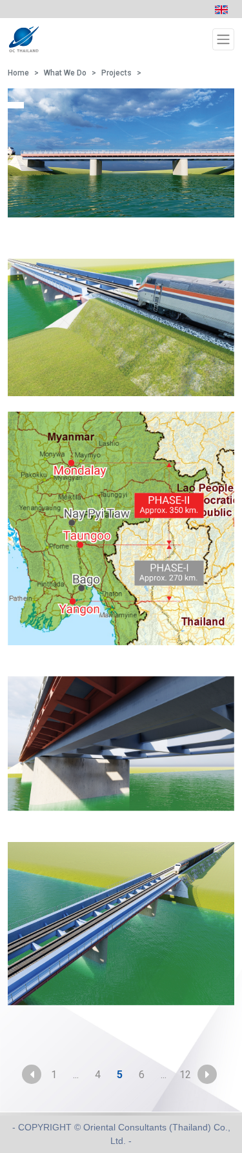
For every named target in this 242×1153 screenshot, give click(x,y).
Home (18, 72)
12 (185, 1074)
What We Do (65, 72)
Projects (116, 72)
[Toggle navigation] (223, 39)
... (76, 1074)
